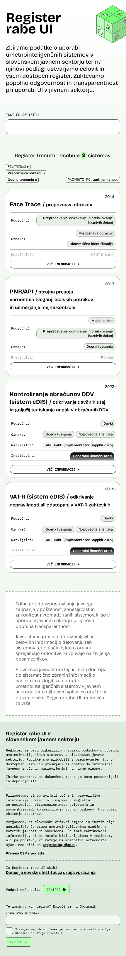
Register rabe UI (33, 23)
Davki (108, 423)
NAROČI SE (18, 942)
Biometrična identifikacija (91, 244)
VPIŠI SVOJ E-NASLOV (22, 913)
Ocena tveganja (99, 346)
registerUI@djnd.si (59, 845)
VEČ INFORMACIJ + (63, 264)
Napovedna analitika (96, 434)
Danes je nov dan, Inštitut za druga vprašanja (51, 872)
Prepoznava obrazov (96, 233)
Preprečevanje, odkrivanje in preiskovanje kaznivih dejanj (78, 220)
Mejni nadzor (102, 321)
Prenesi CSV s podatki (25, 853)
